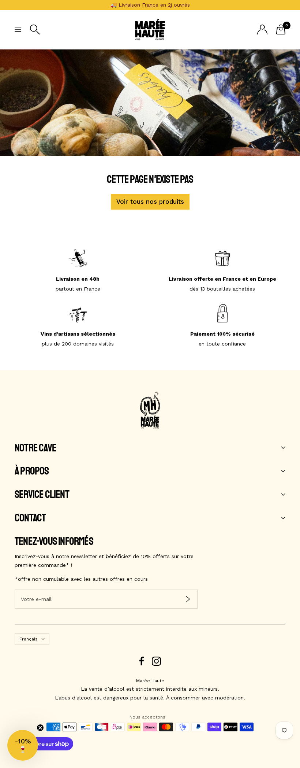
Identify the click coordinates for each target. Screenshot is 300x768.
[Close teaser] (40, 727)
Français (28, 639)
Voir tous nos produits (150, 201)
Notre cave (35, 448)
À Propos (32, 471)
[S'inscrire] (187, 598)
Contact (30, 518)
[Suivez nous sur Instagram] (156, 661)
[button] (22, 745)
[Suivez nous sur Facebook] (141, 661)
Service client (42, 495)
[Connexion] (262, 29)
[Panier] (280, 29)
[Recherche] (35, 29)
